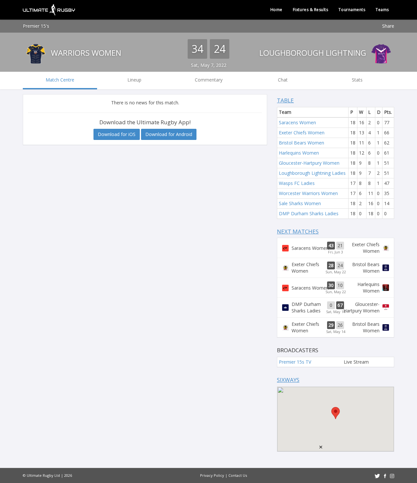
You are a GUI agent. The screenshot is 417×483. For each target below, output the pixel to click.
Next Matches (298, 231)
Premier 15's (36, 26)
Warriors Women (85, 52)
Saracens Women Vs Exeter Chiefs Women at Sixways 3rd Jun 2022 (335, 248)
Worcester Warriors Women (308, 193)
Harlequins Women (299, 153)
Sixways (288, 380)
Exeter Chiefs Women (301, 132)
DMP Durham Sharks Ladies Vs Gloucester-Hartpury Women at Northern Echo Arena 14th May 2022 (335, 307)
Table (285, 100)
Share (388, 26)
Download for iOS (117, 134)
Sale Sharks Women (300, 203)
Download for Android (168, 134)
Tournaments (351, 9)
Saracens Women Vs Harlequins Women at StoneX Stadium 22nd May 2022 (335, 287)
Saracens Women (297, 122)
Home (276, 9)
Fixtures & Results (310, 9)
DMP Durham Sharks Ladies (308, 213)
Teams (382, 9)
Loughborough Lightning (313, 52)
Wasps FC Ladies (297, 183)
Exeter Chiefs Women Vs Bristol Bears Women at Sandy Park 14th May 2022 (335, 327)
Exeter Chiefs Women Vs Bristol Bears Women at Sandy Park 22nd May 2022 (335, 268)
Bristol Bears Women (301, 143)
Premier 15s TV (295, 362)
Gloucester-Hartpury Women (309, 163)
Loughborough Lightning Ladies (312, 173)
